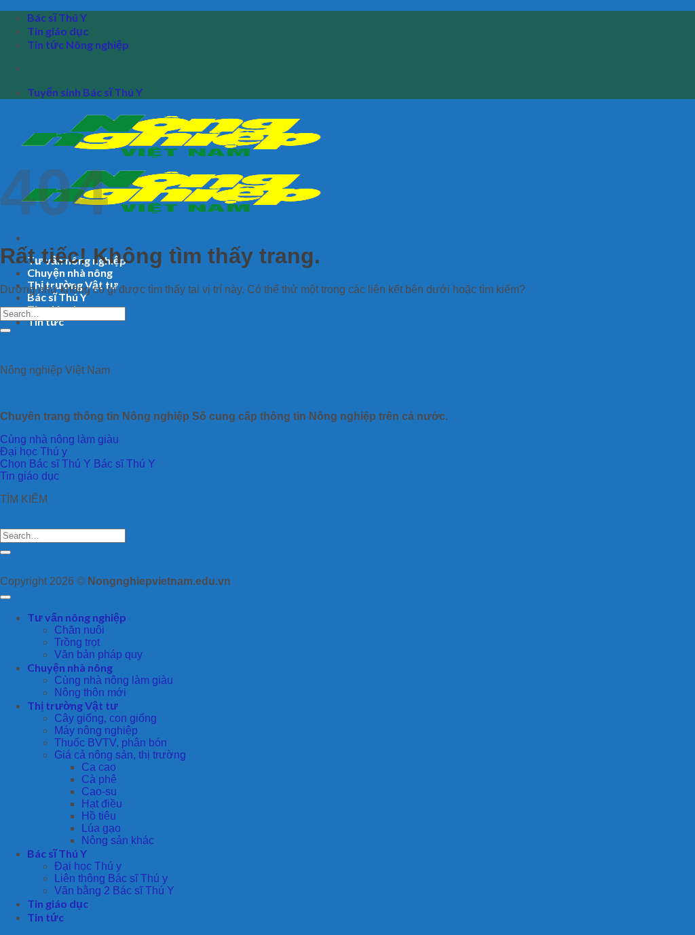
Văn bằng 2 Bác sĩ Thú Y (114, 890)
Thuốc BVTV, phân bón (110, 742)
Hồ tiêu (98, 816)
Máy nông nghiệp (96, 730)
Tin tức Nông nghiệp (78, 44)
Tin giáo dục (57, 30)
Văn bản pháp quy (98, 654)
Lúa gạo (101, 828)
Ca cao (98, 767)
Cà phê (99, 779)
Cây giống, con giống (105, 718)
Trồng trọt (77, 642)
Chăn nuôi (79, 630)
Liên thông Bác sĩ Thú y (111, 878)
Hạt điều (101, 803)
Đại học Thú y (87, 866)
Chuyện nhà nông (70, 272)
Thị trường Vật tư (72, 705)
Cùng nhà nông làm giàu (113, 680)
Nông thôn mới (90, 692)
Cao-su (99, 791)
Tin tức (45, 321)
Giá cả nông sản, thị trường (120, 755)
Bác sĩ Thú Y (57, 17)
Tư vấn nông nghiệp (76, 617)
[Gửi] (5, 330)
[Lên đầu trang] (5, 597)
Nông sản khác (117, 840)
